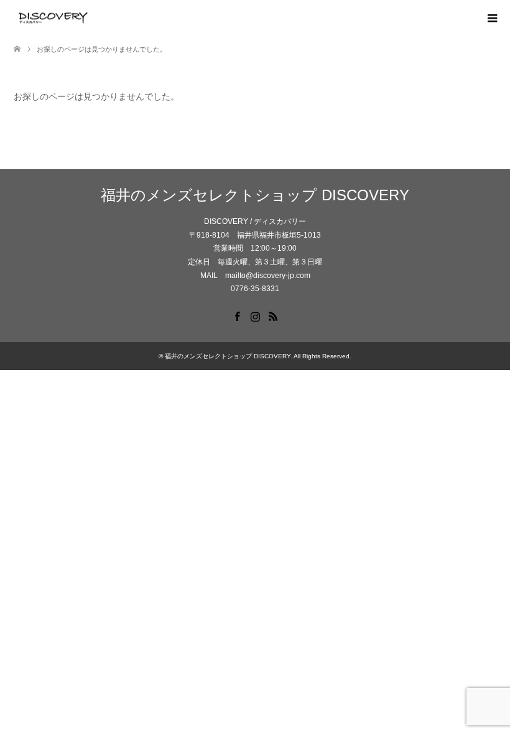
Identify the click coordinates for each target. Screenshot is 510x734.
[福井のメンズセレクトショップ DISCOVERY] (91, 18)
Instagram (255, 315)
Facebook (237, 315)
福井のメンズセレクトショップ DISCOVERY (255, 195)
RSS (273, 315)
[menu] (491, 18)
